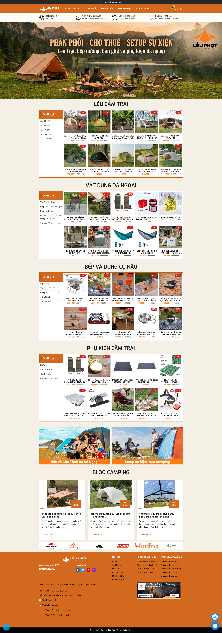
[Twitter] (83, 570)
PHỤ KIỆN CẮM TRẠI (111, 348)
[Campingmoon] (99, 545)
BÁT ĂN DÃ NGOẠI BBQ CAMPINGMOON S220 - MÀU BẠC (146, 333)
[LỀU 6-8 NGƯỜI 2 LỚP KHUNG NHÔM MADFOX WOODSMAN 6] (146, 155)
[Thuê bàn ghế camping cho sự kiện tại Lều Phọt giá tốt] (62, 495)
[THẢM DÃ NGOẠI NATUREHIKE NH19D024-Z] (170, 366)
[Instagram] (94, 570)
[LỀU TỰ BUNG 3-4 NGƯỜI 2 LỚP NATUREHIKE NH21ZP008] (75, 155)
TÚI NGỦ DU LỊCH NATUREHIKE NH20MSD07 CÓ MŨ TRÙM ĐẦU (123, 218)
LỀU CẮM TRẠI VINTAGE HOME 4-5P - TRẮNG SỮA (147, 137)
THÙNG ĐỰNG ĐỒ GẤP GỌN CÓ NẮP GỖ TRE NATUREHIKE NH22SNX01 (75, 252)
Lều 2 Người (45, 121)
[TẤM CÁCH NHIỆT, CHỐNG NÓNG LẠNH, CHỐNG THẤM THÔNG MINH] (75, 399)
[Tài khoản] (176, 8)
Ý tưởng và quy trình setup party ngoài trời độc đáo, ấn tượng (156, 515)
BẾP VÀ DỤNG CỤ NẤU (111, 267)
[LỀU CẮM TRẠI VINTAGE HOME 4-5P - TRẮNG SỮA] (146, 121)
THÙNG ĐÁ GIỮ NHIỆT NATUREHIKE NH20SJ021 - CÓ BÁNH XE (99, 252)
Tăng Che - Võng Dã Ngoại (51, 207)
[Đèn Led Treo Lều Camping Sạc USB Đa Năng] (99, 366)
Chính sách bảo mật (169, 562)
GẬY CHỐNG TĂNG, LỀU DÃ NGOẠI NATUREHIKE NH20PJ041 (99, 415)
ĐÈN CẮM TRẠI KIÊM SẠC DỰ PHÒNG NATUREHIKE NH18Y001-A (171, 415)
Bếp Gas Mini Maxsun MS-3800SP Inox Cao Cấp (99, 333)
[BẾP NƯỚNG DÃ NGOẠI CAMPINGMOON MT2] (75, 284)
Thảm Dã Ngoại (46, 211)
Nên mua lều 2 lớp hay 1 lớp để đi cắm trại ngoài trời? (110, 515)
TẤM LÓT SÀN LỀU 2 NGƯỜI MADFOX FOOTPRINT (147, 381)
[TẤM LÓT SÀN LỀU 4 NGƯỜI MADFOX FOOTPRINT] (123, 366)
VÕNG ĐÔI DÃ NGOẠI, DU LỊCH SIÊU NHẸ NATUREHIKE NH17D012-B (146, 252)
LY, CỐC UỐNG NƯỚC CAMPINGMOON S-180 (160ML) (123, 333)
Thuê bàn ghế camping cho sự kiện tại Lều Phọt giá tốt (61, 515)
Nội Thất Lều (45, 374)
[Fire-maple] (75, 545)
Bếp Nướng (44, 283)
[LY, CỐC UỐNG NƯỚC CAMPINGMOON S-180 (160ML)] (123, 318)
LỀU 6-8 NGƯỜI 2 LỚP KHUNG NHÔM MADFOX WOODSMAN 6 (146, 171)
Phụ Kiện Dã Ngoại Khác (50, 223)
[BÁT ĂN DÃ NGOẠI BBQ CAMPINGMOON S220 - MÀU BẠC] (146, 318)
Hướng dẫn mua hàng (146, 562)
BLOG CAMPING (143, 8)
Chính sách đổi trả (169, 572)
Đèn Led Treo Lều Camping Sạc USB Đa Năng (99, 381)
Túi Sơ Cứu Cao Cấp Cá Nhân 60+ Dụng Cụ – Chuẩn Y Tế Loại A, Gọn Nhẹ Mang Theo (147, 218)
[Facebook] (78, 570)
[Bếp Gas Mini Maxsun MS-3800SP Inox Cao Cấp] (99, 318)
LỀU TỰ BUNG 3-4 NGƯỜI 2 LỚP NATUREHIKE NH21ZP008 (75, 171)
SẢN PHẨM (78, 8)
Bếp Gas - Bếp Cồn (48, 288)
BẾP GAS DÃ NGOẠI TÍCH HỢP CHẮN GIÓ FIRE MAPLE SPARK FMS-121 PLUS (171, 300)
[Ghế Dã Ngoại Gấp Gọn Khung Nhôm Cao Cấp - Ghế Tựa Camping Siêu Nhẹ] (75, 203)
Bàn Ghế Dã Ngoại (47, 202)
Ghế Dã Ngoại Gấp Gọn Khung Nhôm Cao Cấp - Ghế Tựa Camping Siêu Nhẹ (75, 218)
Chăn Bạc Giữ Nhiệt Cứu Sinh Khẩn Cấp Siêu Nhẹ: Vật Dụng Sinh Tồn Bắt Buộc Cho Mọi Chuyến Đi (171, 218)
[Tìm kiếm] (181, 8)
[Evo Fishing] (171, 545)
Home (67, 8)
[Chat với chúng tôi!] (215, 626)
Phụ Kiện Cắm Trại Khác (50, 378)
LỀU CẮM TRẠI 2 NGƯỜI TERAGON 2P (99, 137)
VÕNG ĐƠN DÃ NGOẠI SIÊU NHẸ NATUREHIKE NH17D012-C (123, 252)
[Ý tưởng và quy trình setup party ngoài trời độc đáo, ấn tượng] (160, 495)
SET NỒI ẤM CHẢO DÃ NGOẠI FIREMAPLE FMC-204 (99, 300)
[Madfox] (147, 545)
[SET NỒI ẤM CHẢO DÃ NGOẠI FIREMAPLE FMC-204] (99, 284)
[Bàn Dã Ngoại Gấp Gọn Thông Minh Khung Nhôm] (99, 203)
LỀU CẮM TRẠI (111, 104)
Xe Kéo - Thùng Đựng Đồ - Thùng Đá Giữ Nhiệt (51, 217)
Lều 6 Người (45, 130)
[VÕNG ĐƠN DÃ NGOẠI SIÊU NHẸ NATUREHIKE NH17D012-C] (123, 236)
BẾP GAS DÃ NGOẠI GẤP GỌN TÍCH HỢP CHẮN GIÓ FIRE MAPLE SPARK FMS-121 (147, 300)
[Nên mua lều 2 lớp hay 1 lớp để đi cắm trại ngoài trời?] (111, 495)
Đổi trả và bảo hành (145, 569)
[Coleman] (123, 545)
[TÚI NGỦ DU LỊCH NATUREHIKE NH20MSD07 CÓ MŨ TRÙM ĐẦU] (123, 203)
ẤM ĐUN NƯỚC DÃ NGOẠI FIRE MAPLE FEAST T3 (171, 333)
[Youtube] (88, 570)
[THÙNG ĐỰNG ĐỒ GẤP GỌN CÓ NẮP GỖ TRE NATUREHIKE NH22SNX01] (75, 236)
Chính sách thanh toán (171, 565)
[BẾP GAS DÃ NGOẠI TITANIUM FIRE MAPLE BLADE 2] (75, 318)
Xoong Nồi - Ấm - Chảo (49, 292)
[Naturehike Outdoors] (51, 545)
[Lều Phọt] (50, 8)
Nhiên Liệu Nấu (46, 297)
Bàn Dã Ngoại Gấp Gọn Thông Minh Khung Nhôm (99, 218)
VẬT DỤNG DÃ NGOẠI (111, 185)
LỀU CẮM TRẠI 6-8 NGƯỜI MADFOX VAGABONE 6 (123, 171)
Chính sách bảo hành (170, 576)
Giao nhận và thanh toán (147, 565)
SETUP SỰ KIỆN (125, 8)
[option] (111, 60)
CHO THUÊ (91, 8)
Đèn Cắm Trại (46, 369)
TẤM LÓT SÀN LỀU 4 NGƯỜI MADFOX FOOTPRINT (123, 381)
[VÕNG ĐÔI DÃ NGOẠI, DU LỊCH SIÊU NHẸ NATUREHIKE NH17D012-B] (146, 236)
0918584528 (48, 569)
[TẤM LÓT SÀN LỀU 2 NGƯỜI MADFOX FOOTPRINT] (146, 366)
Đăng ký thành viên (145, 572)
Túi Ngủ (43, 365)
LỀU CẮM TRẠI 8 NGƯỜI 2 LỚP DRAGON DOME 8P (170, 171)
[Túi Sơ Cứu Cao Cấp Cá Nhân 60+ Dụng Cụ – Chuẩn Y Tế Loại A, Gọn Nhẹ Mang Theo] (146, 203)
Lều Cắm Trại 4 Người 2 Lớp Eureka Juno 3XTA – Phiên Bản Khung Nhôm (75, 137)
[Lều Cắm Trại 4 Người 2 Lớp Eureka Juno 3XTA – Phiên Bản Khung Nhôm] (75, 121)
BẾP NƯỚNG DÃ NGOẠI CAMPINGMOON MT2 (75, 300)
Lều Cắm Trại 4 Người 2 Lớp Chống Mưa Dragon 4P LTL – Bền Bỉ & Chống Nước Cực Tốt (123, 137)
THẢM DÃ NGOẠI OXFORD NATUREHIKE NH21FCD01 (146, 415)
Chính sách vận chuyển (171, 569)
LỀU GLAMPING (46, 139)
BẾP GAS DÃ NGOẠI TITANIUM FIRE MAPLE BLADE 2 (75, 333)
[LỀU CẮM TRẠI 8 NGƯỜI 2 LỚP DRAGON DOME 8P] (170, 155)
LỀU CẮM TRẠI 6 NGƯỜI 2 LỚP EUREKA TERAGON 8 (99, 171)
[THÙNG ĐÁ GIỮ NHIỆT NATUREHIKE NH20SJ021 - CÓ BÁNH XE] (99, 236)
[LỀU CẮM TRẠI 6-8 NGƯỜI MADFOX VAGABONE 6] (123, 155)
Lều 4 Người (45, 125)
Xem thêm (48, 534)
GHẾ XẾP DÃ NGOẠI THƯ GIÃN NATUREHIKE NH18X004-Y (123, 415)
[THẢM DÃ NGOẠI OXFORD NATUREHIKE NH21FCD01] (146, 399)
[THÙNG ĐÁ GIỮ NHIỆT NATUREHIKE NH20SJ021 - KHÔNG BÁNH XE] (170, 236)
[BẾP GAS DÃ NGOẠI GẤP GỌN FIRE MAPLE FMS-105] (123, 284)
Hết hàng (122, 122)
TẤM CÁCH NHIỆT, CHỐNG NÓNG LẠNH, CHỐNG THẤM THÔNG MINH (75, 415)
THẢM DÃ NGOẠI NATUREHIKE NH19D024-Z (171, 381)
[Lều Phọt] (75, 445)
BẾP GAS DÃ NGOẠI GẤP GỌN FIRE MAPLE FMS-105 (123, 300)
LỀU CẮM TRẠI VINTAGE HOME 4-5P (171, 137)
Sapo (130, 630)
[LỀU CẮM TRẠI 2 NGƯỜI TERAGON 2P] (99, 121)
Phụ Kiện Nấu (45, 301)
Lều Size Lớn (45, 134)
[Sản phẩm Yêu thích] (171, 8)
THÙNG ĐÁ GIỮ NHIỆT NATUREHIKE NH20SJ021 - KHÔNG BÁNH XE (171, 252)
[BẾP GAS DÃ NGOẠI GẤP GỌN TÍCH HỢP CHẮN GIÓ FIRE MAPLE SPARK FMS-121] (146, 284)
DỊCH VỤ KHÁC (107, 8)
